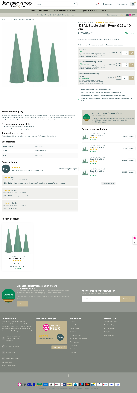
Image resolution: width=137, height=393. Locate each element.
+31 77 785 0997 (12, 352)
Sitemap (73, 352)
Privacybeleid (74, 342)
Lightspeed (71, 389)
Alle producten (109, 335)
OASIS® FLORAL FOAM (86, 22)
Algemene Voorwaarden (78, 339)
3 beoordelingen (110, 23)
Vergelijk (107, 332)
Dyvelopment (94, 389)
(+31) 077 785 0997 (13, 346)
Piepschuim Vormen (88, 11)
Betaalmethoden (75, 335)
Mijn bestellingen (110, 325)
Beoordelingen (57, 347)
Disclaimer (73, 345)
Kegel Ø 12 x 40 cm (17, 258)
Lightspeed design (82, 389)
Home (33, 11)
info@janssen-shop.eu (13, 358)
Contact (22, 304)
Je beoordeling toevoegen (68, 169)
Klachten (73, 332)
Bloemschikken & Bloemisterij (65, 11)
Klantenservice (112, 15)
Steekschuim (43, 11)
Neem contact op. (103, 120)
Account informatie (110, 321)
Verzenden (73, 325)
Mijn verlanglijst (109, 328)
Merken (103, 11)
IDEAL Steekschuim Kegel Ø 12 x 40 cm (21, 19)
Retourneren (74, 328)
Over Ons (73, 349)
